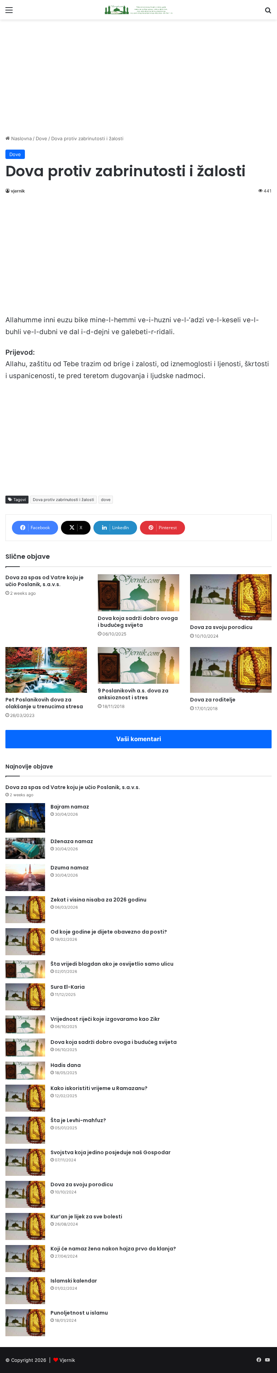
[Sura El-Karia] (25, 996)
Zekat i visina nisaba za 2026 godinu (98, 899)
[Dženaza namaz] (25, 848)
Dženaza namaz (71, 841)
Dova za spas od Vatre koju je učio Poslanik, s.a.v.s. (44, 581)
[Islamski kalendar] (25, 1290)
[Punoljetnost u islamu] (25, 1322)
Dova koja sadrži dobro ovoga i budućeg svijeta (138, 622)
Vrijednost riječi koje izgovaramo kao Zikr (105, 1019)
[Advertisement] (138, 77)
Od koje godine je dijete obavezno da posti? (108, 931)
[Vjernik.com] (138, 9)
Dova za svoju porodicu (221, 627)
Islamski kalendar (73, 1280)
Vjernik (67, 1360)
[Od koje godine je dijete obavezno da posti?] (25, 941)
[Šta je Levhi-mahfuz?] (25, 1130)
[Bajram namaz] (25, 818)
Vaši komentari (138, 739)
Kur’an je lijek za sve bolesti (86, 1216)
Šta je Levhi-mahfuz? (78, 1120)
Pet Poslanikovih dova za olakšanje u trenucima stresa (44, 703)
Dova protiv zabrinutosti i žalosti (63, 499)
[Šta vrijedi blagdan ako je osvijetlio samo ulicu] (25, 969)
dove (105, 499)
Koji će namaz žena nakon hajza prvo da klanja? (113, 1248)
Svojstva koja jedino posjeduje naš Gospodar (110, 1152)
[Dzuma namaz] (25, 877)
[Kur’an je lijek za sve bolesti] (25, 1226)
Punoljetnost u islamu (79, 1312)
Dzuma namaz (69, 867)
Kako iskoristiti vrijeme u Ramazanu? (99, 1088)
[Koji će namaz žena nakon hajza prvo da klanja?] (25, 1258)
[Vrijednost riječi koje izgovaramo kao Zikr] (25, 1024)
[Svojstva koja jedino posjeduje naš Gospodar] (25, 1162)
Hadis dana (65, 1065)
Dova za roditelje (213, 699)
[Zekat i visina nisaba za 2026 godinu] (25, 909)
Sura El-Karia (67, 987)
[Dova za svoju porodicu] (231, 597)
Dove (41, 138)
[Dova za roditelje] (231, 670)
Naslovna (21, 138)
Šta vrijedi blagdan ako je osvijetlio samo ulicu (111, 963)
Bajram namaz (69, 806)
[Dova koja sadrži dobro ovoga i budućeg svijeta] (138, 592)
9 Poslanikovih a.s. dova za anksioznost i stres (133, 694)
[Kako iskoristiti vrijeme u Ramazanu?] (25, 1098)
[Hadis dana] (25, 1071)
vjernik (18, 191)
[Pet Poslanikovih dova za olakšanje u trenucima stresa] (46, 670)
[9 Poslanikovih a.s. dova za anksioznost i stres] (138, 665)
